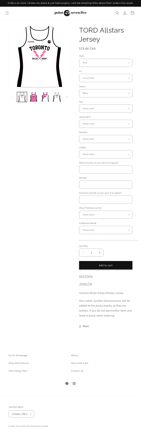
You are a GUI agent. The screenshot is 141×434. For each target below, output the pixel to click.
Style (81, 55)
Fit (80, 71)
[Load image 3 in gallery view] (45, 97)
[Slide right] (66, 97)
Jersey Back (85, 116)
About (74, 355)
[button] (7, 13)
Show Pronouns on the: (90, 207)
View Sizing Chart (18, 370)
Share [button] (86, 326)
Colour (82, 86)
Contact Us (77, 370)
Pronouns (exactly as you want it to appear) (100, 192)
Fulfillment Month (87, 223)
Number (83, 177)
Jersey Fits (85, 283)
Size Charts (86, 276)
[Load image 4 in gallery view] (57, 97)
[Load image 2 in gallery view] (34, 97)
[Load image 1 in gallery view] (22, 97)
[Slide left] (12, 97)
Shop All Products (19, 363)
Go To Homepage (18, 355)
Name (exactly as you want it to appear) (99, 162)
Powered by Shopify (39, 426)
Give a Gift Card (79, 363)
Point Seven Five (23, 426)
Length (82, 147)
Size (81, 101)
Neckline (83, 132)
